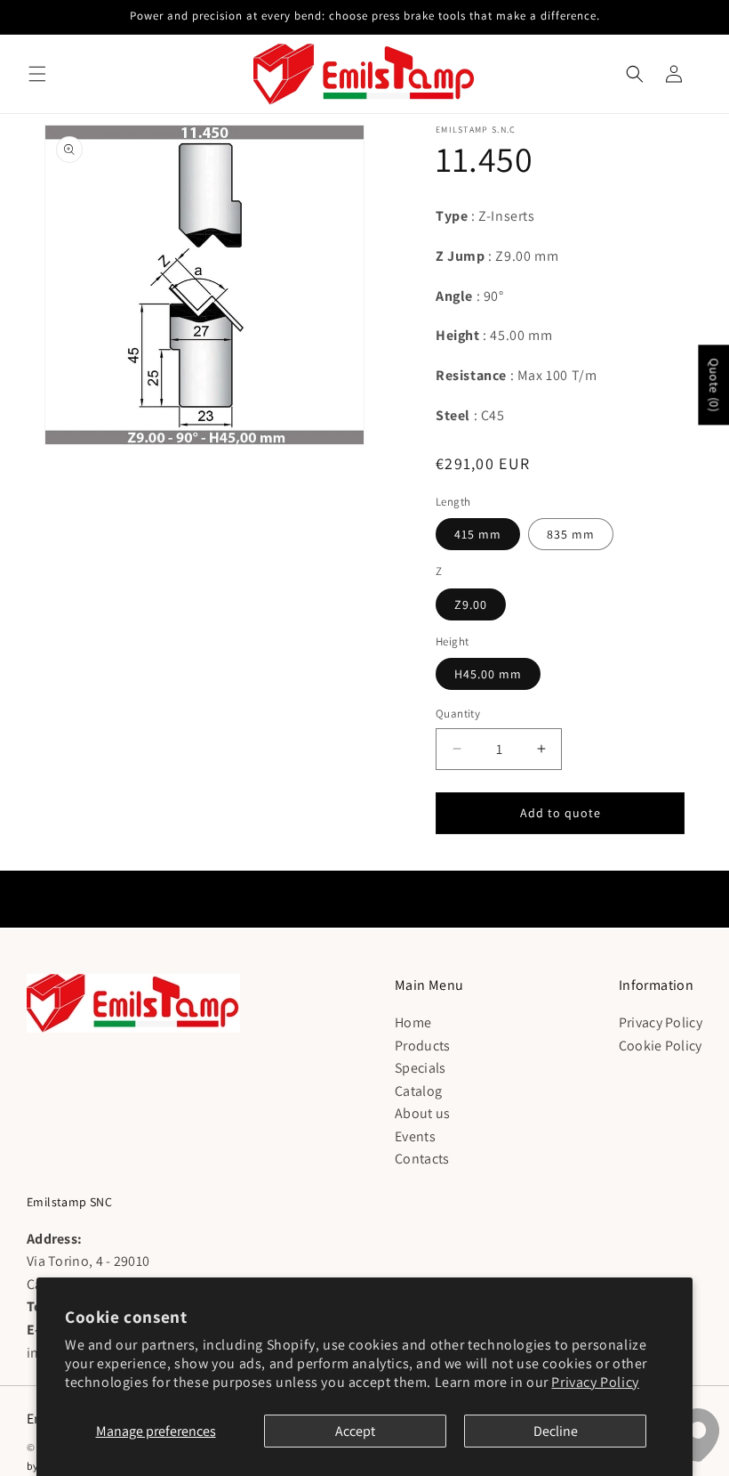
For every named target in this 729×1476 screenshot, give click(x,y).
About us (422, 1113)
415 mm (477, 534)
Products (422, 1045)
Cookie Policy (660, 1045)
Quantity (458, 713)
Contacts (422, 1158)
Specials (420, 1067)
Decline (555, 1431)
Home (413, 1022)
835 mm (571, 534)
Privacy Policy (594, 1382)
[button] (37, 73)
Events (415, 1136)
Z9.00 (470, 604)
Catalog (418, 1091)
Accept (355, 1431)
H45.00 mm (488, 674)
